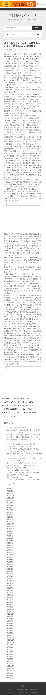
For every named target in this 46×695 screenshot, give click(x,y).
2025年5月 (10, 512)
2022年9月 (10, 588)
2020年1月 (10, 664)
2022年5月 (10, 597)
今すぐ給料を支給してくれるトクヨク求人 (21, 465)
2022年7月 (10, 593)
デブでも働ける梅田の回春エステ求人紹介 (21, 444)
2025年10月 (10, 500)
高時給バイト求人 (23, 15)
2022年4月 (10, 600)
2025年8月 (10, 505)
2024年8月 (10, 533)
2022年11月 (10, 583)
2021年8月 (10, 619)
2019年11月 (10, 668)
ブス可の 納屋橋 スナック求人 (17, 470)
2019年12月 (10, 666)
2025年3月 (10, 517)
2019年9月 (10, 673)
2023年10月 (10, 557)
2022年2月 (10, 604)
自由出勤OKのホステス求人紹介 (17, 475)
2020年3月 (10, 659)
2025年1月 (10, 522)
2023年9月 (10, 559)
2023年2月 (10, 576)
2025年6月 (10, 510)
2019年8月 (10, 675)
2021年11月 (10, 612)
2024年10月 (10, 529)
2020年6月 (10, 652)
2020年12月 (10, 638)
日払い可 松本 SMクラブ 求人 (16, 451)
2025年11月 (10, 498)
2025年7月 (10, 507)
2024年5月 (10, 541)
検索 (37, 28)
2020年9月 (10, 645)
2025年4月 (10, 515)
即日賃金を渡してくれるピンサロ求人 (19, 446)
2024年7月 (10, 536)
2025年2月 (10, 519)
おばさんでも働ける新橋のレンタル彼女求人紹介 (23, 480)
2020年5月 (10, 654)
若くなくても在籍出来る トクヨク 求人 (18, 405)
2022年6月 (10, 595)
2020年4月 (10, 656)
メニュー (10, 34)
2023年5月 (10, 569)
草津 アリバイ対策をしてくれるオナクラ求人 (20, 412)
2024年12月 (10, 524)
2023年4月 (10, 571)
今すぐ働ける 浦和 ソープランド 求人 (19, 477)
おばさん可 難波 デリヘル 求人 (17, 427)
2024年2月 (10, 548)
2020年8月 (10, 647)
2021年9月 (10, 616)
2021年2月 (10, 633)
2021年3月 (10, 630)
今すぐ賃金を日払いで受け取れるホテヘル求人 (22, 437)
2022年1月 (10, 607)
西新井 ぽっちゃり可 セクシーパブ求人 (18, 398)
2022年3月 (10, 602)
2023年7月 (10, 564)
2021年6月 (10, 623)
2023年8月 (10, 562)
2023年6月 (10, 567)
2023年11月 (10, 555)
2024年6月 (10, 538)
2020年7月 (10, 649)
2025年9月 (10, 503)
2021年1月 (10, 635)
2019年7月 (10, 678)
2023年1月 (10, 578)
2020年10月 (10, 642)
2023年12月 (10, 552)
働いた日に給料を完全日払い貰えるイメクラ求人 (23, 430)
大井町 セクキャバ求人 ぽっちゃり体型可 (19, 402)
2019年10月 (10, 671)
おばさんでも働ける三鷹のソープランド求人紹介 (23, 472)
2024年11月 (10, 526)
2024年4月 (10, 543)
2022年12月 (10, 581)
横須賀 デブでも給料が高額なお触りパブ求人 (22, 449)
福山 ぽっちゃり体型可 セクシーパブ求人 (21, 463)
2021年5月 (10, 626)
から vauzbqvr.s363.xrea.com (12, 49)
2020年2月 (10, 661)
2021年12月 (10, 609)
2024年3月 (10, 545)
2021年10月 (10, 614)
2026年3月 (10, 489)
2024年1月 (10, 550)
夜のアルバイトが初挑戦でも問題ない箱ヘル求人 (23, 435)
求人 (13, 416)
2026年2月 (10, 491)
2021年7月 (10, 621)
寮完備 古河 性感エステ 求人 (16, 468)
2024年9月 (10, 531)
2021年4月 (10, 628)
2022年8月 (10, 590)
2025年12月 (10, 496)
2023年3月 (10, 574)
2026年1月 (10, 493)
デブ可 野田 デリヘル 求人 (15, 432)
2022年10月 (10, 586)
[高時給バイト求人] (23, 686)
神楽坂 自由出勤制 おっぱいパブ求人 (18, 409)
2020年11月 (10, 640)
